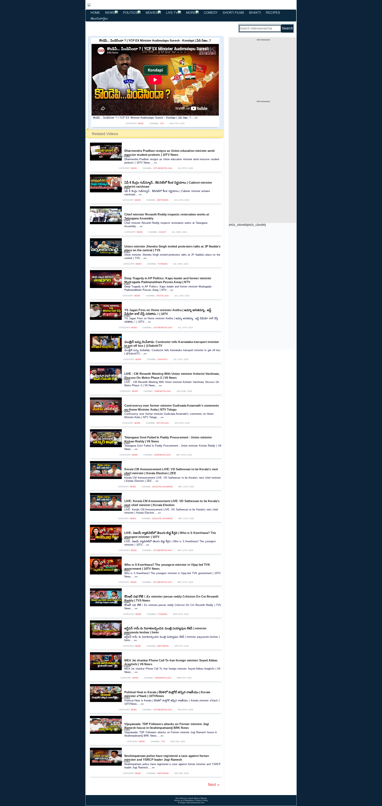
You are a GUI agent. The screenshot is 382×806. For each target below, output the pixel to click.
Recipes (273, 12)
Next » (213, 784)
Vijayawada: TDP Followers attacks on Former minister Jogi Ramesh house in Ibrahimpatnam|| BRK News (166, 726)
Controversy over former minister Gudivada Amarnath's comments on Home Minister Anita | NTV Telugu (171, 407)
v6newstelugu (162, 391)
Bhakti (255, 12)
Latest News (193, 798)
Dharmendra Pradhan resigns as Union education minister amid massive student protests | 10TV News (169, 152)
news (141, 123)
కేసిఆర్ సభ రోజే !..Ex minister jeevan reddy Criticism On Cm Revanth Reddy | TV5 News (171, 598)
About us (178, 800)
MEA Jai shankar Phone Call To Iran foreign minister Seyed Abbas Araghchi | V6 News (171, 662)
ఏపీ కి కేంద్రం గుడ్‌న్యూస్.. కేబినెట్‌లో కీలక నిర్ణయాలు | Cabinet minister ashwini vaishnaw (168, 184)
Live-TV (172, 12)
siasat (162, 232)
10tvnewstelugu (162, 168)
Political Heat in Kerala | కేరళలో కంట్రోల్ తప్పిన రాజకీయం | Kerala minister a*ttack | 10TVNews (167, 694)
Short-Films (233, 12)
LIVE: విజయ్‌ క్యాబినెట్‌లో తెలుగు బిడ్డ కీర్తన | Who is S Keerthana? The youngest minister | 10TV (170, 534)
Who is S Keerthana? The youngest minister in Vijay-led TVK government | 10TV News (167, 566)
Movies (152, 12)
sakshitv (163, 359)
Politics (130, 12)
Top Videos (180, 798)
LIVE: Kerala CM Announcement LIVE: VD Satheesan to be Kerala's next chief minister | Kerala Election (171, 503)
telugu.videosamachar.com (192, 802)
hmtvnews (163, 200)
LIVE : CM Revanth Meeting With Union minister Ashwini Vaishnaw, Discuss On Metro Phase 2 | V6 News (172, 375)
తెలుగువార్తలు (99, 18)
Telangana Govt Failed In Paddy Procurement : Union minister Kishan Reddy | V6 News (168, 439)
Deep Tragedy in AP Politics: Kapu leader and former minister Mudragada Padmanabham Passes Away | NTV (167, 280)
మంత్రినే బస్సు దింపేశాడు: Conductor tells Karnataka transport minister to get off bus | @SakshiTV (171, 344)
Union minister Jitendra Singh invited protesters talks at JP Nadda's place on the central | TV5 (172, 248)
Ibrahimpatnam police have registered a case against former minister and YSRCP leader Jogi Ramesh (166, 757)
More (191, 12)
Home (95, 12)
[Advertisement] (263, 69)
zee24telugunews (162, 487)
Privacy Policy (201, 800)
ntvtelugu (163, 296)
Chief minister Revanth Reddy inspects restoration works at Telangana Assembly (166, 216)
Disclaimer (189, 800)
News (110, 12)
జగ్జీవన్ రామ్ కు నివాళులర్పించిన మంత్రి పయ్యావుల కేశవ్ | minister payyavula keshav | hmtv (165, 630)
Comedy (211, 12)
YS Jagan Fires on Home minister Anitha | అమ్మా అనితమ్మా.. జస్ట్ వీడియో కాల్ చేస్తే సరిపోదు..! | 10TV (167, 312)
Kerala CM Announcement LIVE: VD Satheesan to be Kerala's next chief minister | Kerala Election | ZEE (171, 471)
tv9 (162, 123)
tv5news (163, 264)
